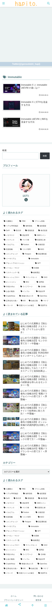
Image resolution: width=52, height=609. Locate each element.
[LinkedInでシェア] (23, 492)
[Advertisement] (26, 34)
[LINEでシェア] (41, 486)
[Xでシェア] (5, 486)
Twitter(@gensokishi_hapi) (26, 64)
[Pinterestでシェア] (46, 486)
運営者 (38, 600)
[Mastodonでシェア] (10, 486)
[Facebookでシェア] (26, 486)
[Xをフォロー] (26, 199)
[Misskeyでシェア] (21, 486)
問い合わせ (38, 596)
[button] (45, 515)
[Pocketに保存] (36, 486)
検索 (4, 150)
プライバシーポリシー (13, 600)
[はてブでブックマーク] (31, 486)
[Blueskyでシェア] (15, 486)
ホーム (14, 596)
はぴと (26, 195)
